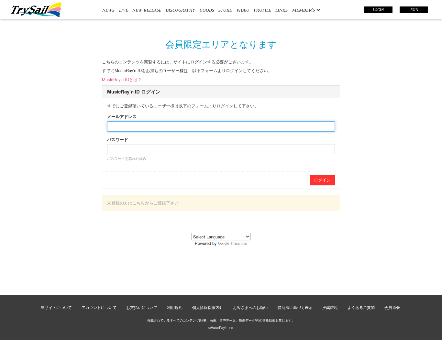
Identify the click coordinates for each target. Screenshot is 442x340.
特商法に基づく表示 (295, 307)
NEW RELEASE (146, 10)
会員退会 (392, 307)
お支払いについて (141, 307)
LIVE (123, 10)
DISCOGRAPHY (180, 10)
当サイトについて (56, 307)
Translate (238, 243)
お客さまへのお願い (250, 307)
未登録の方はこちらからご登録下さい (143, 203)
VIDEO (243, 10)
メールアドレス (122, 116)
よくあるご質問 (361, 307)
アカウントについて (99, 307)
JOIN (414, 9)
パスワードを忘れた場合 (126, 158)
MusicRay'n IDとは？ (122, 79)
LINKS (281, 10)
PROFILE (262, 10)
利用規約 (174, 307)
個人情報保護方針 (207, 307)
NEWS (108, 10)
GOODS (207, 10)
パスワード (117, 139)
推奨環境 (330, 307)
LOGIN (378, 9)
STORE (225, 10)
